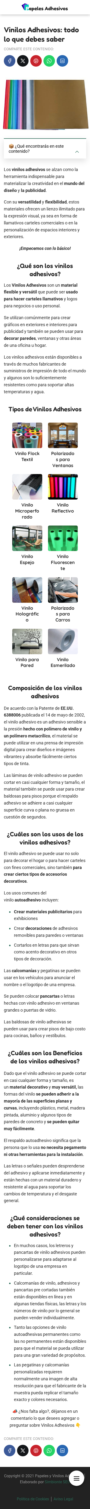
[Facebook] (9, 61)
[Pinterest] (36, 61)
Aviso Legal (63, 1499)
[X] (23, 61)
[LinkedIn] (62, 61)
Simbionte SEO (57, 1482)
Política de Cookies (33, 1499)
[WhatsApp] (49, 61)
